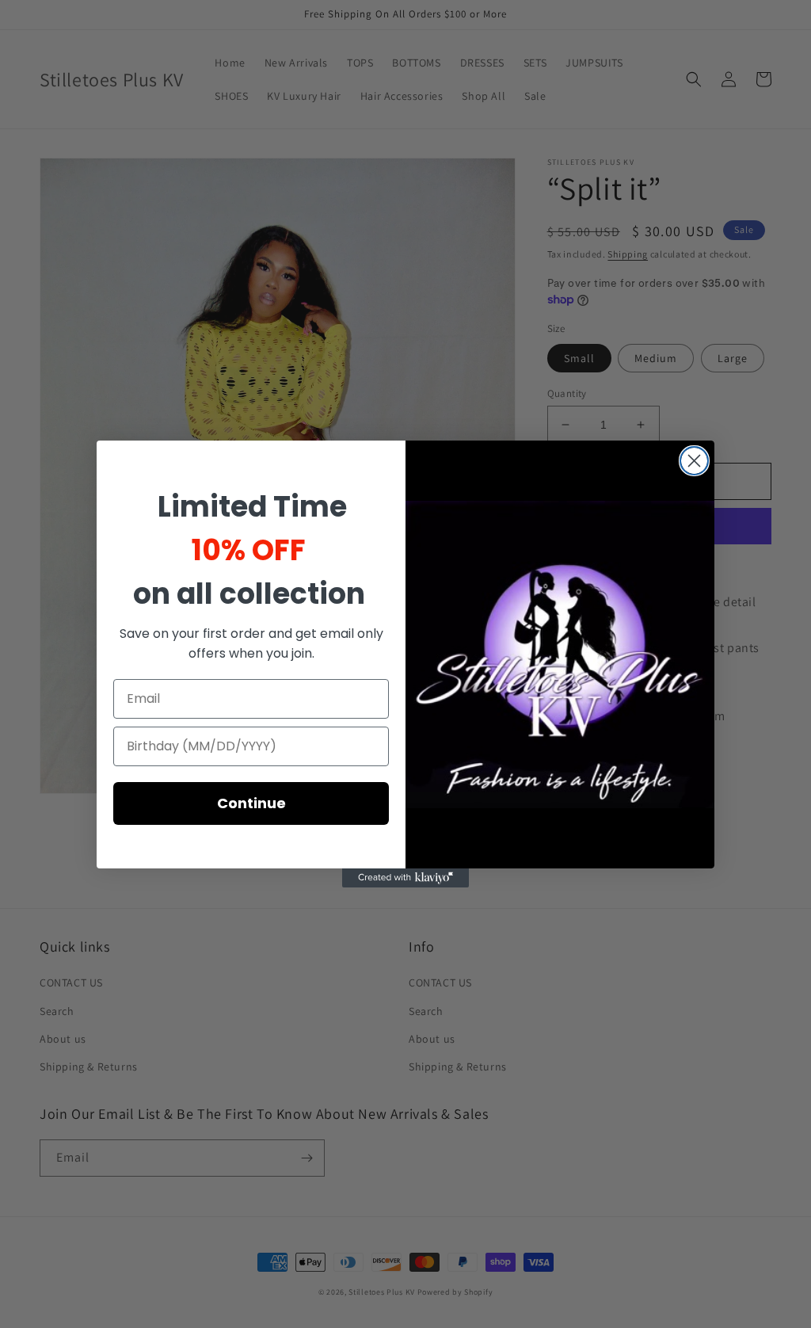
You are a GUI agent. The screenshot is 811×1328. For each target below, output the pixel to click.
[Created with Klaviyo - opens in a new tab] (405, 877)
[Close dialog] (694, 461)
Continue (251, 803)
